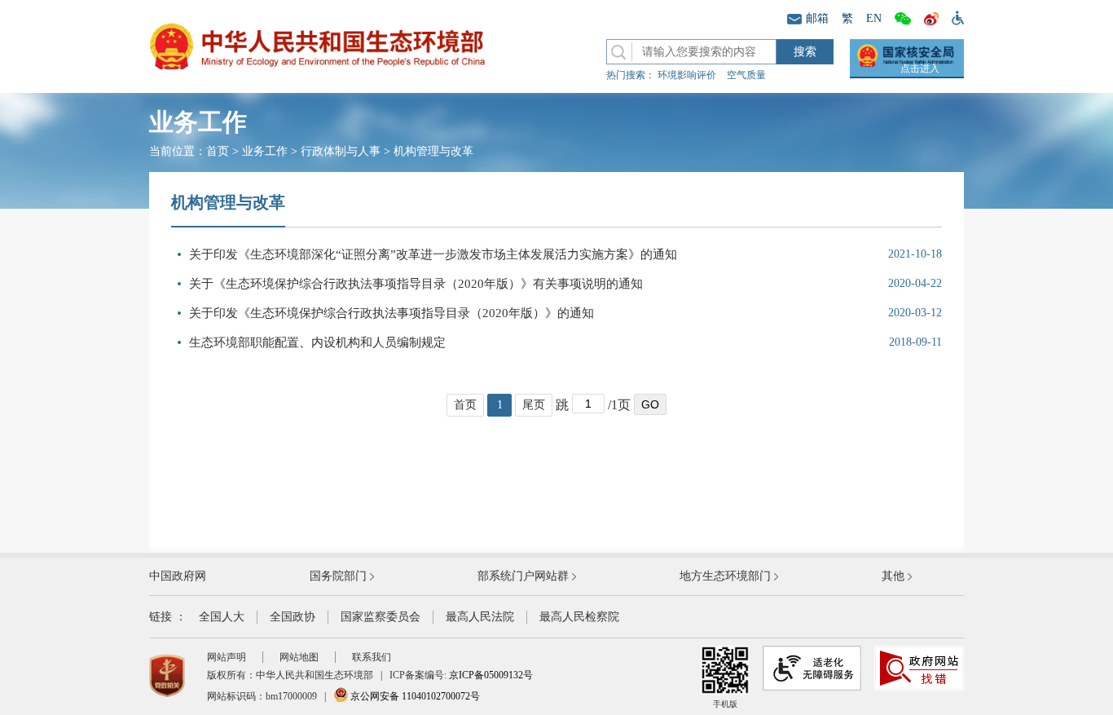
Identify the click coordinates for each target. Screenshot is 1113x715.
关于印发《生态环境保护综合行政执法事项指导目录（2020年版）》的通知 (391, 313)
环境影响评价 (687, 75)
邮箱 (817, 18)
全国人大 (221, 617)
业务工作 (265, 151)
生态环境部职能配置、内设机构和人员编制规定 (317, 342)
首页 (217, 151)
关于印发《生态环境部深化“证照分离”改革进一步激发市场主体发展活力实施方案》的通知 (433, 254)
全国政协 (292, 617)
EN (874, 18)
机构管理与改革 (433, 151)
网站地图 (299, 657)
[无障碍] (954, 17)
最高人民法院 (480, 617)
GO (650, 404)
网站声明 (226, 657)
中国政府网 (177, 576)
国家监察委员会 (380, 617)
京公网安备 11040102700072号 (414, 696)
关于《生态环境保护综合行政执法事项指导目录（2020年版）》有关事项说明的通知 (416, 283)
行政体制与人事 (341, 151)
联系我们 (371, 657)
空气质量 (746, 75)
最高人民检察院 (579, 617)
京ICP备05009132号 (491, 675)
